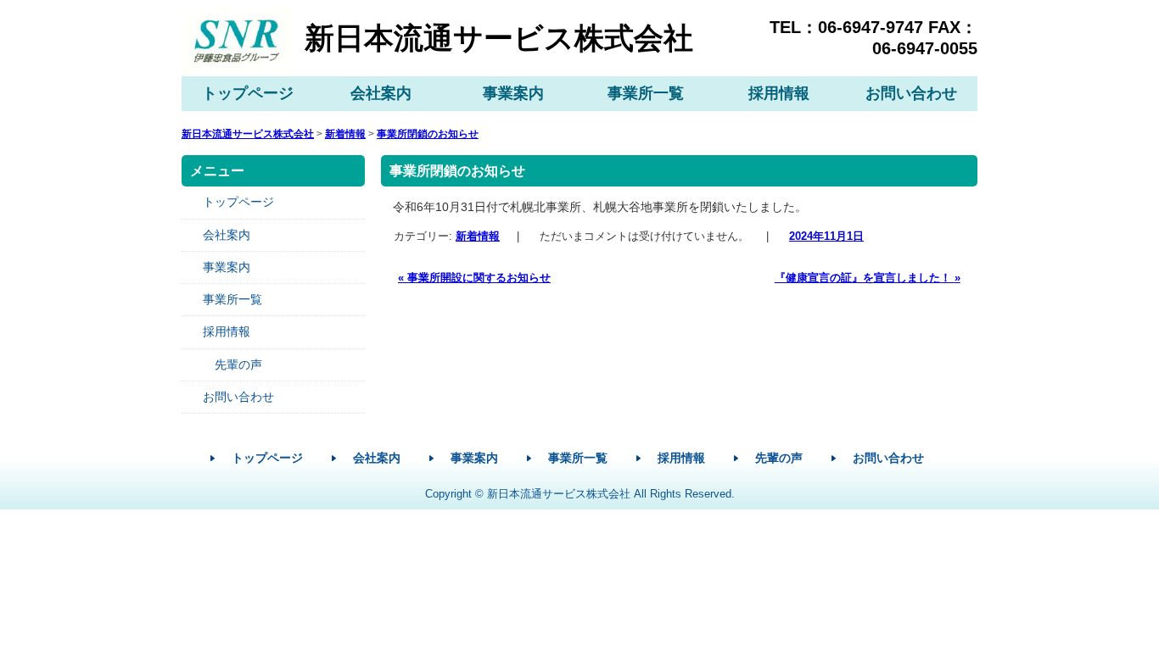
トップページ (248, 93)
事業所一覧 (645, 93)
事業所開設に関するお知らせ (473, 277)
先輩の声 (238, 364)
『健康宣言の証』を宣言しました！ (867, 277)
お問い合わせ (911, 93)
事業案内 (513, 93)
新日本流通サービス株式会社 (499, 37)
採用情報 (778, 93)
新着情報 (477, 236)
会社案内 (381, 93)
